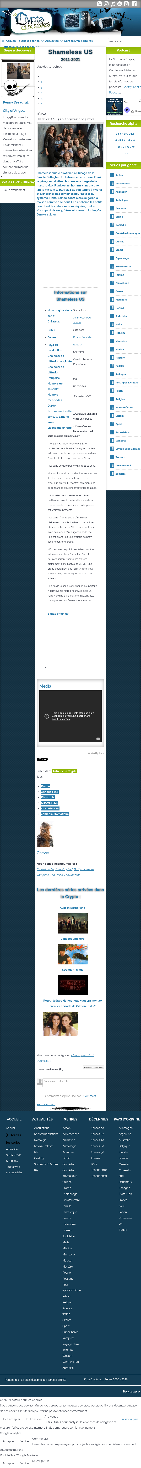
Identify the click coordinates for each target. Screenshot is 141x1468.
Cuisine (67, 1182)
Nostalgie (40, 1140)
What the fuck (71, 1361)
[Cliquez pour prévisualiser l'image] (70, 145)
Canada (124, 1164)
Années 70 (97, 1140)
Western (67, 1355)
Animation (68, 1140)
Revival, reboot (43, 1146)
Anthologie (69, 1146)
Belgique (124, 1146)
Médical (67, 1248)
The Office (56, 874)
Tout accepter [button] (11, 1419)
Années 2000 (95, 1161)
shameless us (50, 808)
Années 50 (97, 1128)
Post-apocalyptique (71, 1287)
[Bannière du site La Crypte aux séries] (70, 22)
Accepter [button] (8, 1441)
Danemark (125, 1182)
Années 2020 (99, 1176)
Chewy (43, 852)
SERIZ (61, 1379)
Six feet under (45, 869)
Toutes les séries (13, 1139)
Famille (66, 1206)
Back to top (130, 1391)
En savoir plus (129, 1419)
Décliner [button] (24, 1441)
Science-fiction (68, 1311)
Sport (65, 1326)
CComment (89, 1096)
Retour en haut (46, 1104)
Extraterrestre (71, 1200)
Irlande (123, 1152)
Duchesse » (44, 1060)
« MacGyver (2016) (82, 1055)
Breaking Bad (63, 869)
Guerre (66, 1218)
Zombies (68, 1367)
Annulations (41, 1128)
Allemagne (126, 1128)
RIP (36, 1152)
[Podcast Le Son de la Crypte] (120, 5)
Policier (67, 1272)
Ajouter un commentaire (93, 1067)
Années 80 (97, 1146)
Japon (123, 1212)
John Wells (79, 317)
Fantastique (69, 1212)
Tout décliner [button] (33, 1419)
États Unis (79, 344)
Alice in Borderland (72, 907)
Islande (123, 1158)
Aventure (68, 1152)
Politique (67, 1278)
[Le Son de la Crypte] (126, 5)
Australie (124, 1140)
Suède (123, 1229)
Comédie (86, 337)
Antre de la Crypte (64, 771)
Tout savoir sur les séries (14, 1169)
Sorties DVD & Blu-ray (13, 1158)
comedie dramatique (55, 814)
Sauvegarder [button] (40, 1460)
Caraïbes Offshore (73, 938)
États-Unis (125, 1194)
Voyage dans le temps (70, 1347)
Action (66, 1128)
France (123, 1200)
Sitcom (66, 1320)
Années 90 (97, 1152)
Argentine (125, 1134)
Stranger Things (72, 969)
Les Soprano (72, 874)
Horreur (67, 1230)
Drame (77, 337)
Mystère (67, 1266)
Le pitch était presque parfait (38, 1379)
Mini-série (68, 1254)
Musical (67, 1260)
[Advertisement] (70, 256)
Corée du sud (125, 1173)
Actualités (12, 1149)
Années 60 (97, 1134)
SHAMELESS (49, 803)
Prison (66, 1296)
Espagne (124, 1188)
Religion (67, 1302)
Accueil (10, 1128)
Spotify (127, 87)
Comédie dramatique (69, 1173)
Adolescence (70, 1134)
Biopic (66, 1158)
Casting (39, 1158)
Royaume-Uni (125, 1221)
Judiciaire (68, 1236)
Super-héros (70, 1332)
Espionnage (69, 1194)
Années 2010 (49, 792)
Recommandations (46, 1134)
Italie (122, 1206)
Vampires (68, 1338)
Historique (68, 1224)
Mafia (65, 1242)
